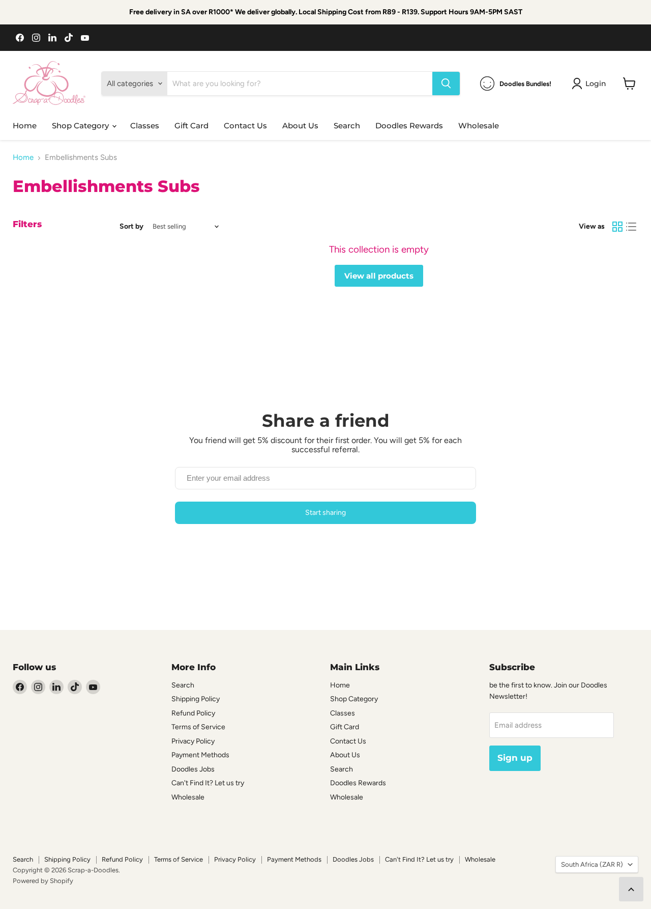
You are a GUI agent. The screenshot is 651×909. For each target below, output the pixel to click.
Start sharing (325, 512)
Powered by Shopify (43, 881)
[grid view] (617, 226)
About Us (300, 125)
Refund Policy (193, 713)
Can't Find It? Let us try (207, 783)
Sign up (514, 758)
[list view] (632, 226)
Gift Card (191, 125)
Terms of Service (198, 727)
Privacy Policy (193, 741)
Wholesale (478, 125)
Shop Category (81, 125)
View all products (378, 276)
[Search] (446, 83)
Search (347, 125)
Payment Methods (200, 755)
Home (25, 125)
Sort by (131, 227)
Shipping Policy (195, 699)
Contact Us (245, 125)
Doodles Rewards (409, 125)
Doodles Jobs (193, 769)
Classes (144, 125)
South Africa (592, 864)
